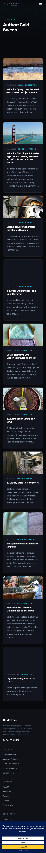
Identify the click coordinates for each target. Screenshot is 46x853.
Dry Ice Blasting (9, 754)
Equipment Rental (10, 768)
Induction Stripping (10, 759)
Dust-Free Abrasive (11, 764)
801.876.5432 (12, 740)
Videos (6, 801)
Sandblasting (8, 773)
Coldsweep (10, 720)
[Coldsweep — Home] (11, 4)
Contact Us (7, 819)
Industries (7, 791)
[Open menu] (40, 4)
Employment (8, 805)
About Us (7, 787)
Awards (6, 796)
